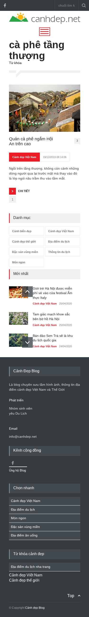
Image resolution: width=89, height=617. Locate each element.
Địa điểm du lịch (59, 241)
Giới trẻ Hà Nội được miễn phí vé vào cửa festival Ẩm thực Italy (52, 293)
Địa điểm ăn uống (24, 535)
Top (70, 595)
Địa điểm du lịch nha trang (30, 567)
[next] (27, 342)
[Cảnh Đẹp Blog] (44, 23)
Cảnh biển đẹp (21, 231)
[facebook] (4, 5)
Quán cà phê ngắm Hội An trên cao (31, 141)
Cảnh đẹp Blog (35, 607)
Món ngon (18, 262)
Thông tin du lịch (59, 252)
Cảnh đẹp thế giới (24, 241)
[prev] (27, 291)
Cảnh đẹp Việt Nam (24, 157)
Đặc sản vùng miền (25, 252)
